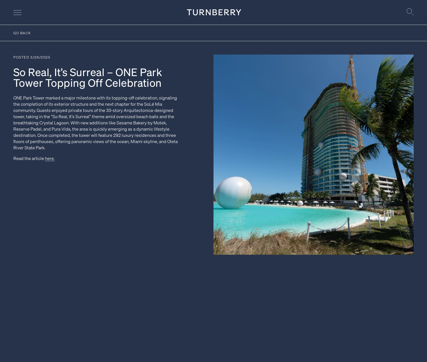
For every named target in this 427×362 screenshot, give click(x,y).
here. (50, 158)
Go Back (22, 32)
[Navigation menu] (17, 12)
